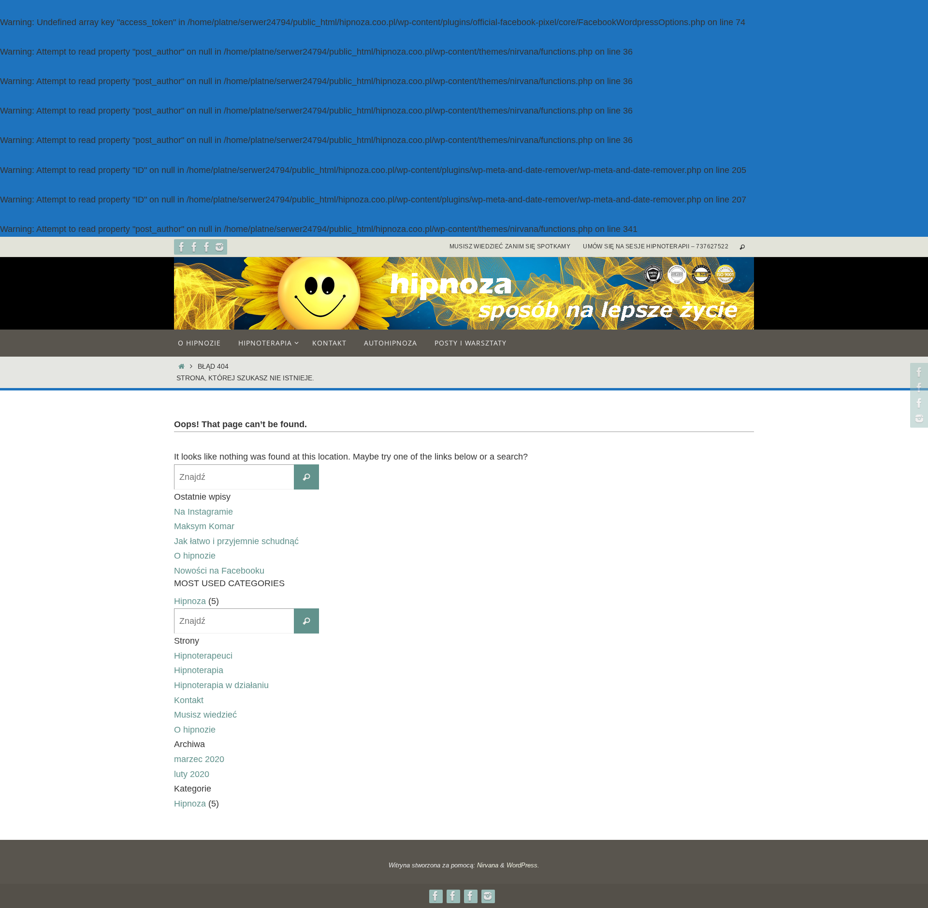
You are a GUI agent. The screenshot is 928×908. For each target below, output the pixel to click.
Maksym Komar (204, 526)
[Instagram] (219, 247)
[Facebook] (181, 247)
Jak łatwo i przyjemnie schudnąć (236, 541)
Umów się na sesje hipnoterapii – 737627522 (655, 246)
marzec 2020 (199, 759)
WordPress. (523, 865)
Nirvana (487, 865)
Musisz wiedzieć (205, 715)
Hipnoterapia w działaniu (221, 685)
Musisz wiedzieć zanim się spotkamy (510, 246)
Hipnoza (190, 601)
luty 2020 (191, 774)
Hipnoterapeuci (203, 656)
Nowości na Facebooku (219, 571)
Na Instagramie (203, 512)
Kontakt (188, 700)
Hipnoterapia (198, 670)
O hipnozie (195, 556)
